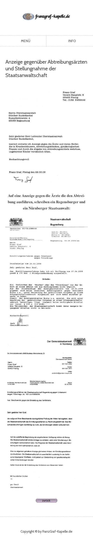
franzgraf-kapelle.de (46, 16)
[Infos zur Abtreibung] (46, 501)
